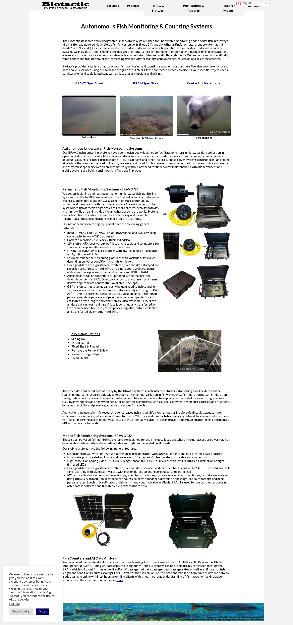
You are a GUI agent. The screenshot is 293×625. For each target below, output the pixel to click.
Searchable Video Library (146, 138)
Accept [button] (42, 611)
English (247, 3)
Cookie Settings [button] (21, 611)
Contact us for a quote (203, 83)
